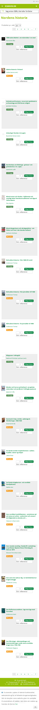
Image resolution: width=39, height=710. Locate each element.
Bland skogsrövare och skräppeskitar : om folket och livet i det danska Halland (20, 229)
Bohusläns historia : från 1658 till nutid (19, 260)
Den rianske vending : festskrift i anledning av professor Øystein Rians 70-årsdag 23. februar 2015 (20, 548)
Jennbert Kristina (11, 106)
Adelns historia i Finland (14, 69)
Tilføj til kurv (29, 46)
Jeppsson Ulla (10, 392)
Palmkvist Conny (11, 582)
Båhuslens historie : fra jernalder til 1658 (20, 324)
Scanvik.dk (10, 6)
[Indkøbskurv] (36, 6)
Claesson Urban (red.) (12, 521)
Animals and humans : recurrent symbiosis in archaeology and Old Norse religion (21, 102)
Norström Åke (10, 40)
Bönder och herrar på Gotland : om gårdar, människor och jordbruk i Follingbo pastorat (21, 388)
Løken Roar (9, 455)
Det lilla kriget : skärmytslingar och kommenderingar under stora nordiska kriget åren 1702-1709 (19, 643)
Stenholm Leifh (11, 169)
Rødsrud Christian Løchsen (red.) (16, 358)
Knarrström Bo (10, 424)
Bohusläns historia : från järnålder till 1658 (20, 292)
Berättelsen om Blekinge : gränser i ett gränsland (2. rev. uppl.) (19, 166)
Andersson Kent (11, 614)
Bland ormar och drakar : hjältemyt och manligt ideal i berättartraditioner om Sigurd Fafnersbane (21, 198)
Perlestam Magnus (12, 648)
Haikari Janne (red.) (12, 72)
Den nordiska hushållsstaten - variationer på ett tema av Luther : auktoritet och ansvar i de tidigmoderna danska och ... (21, 516)
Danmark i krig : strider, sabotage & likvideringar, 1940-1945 (18, 420)
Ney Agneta (9, 203)
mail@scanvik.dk (29, 684)
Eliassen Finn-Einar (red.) (13, 553)
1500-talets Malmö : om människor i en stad (20, 38)
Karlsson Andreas (11, 233)
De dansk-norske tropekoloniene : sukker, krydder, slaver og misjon (20, 451)
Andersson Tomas (11, 263)
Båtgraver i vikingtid (13, 355)
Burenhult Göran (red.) (13, 136)
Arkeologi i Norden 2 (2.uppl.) (16, 133)
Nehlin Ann (9, 487)
